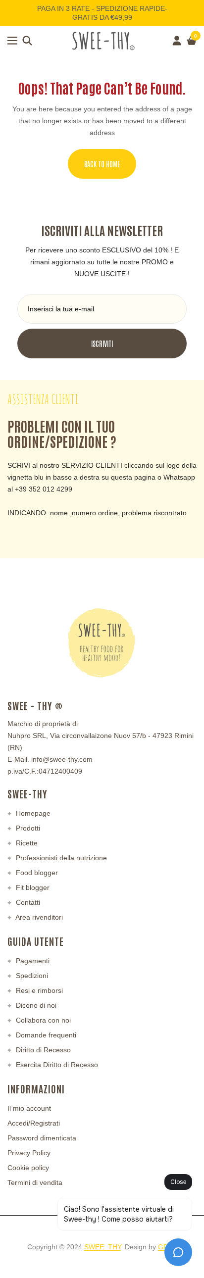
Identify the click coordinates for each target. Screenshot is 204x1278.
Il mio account (29, 1108)
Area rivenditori (38, 917)
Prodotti (27, 828)
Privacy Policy (29, 1153)
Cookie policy (28, 1168)
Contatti (27, 902)
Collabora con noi (42, 1020)
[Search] (27, 41)
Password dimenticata (41, 1138)
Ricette (26, 843)
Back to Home (102, 163)
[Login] (177, 41)
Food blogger (36, 873)
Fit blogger (32, 887)
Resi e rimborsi (38, 990)
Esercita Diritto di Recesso (56, 1065)
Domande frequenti (45, 1035)
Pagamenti (32, 961)
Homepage (32, 813)
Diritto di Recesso (42, 1050)
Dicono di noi (35, 1005)
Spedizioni (31, 976)
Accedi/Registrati (33, 1123)
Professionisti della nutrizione (60, 858)
